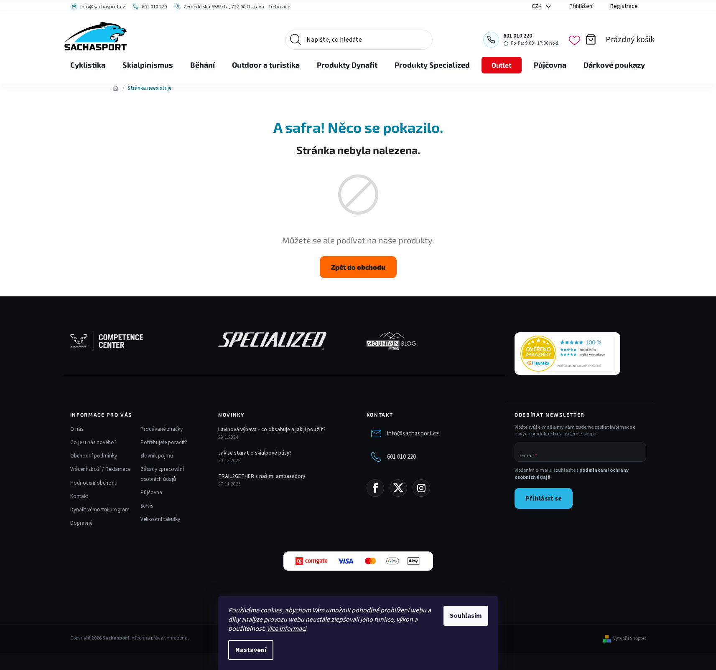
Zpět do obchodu (358, 267)
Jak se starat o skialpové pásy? (255, 453)
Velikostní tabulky (160, 519)
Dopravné (81, 523)
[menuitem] (88, 65)
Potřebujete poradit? (163, 442)
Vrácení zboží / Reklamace (100, 469)
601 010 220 (401, 457)
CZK (537, 6)
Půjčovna (151, 492)
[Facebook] (375, 488)
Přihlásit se (543, 498)
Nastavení (250, 650)
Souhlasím (466, 615)
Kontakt (79, 496)
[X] (398, 488)
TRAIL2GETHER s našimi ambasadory (261, 476)
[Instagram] (421, 488)
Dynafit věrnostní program (100, 509)
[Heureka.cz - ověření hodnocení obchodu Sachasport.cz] (567, 354)
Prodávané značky (161, 429)
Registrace (624, 6)
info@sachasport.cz (413, 433)
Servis (146, 506)
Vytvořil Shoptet (629, 638)
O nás (76, 429)
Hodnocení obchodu (93, 483)
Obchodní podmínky (93, 456)
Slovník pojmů (156, 456)
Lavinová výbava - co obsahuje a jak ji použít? (272, 429)
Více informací (286, 628)
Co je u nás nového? (93, 442)
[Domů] (116, 88)
